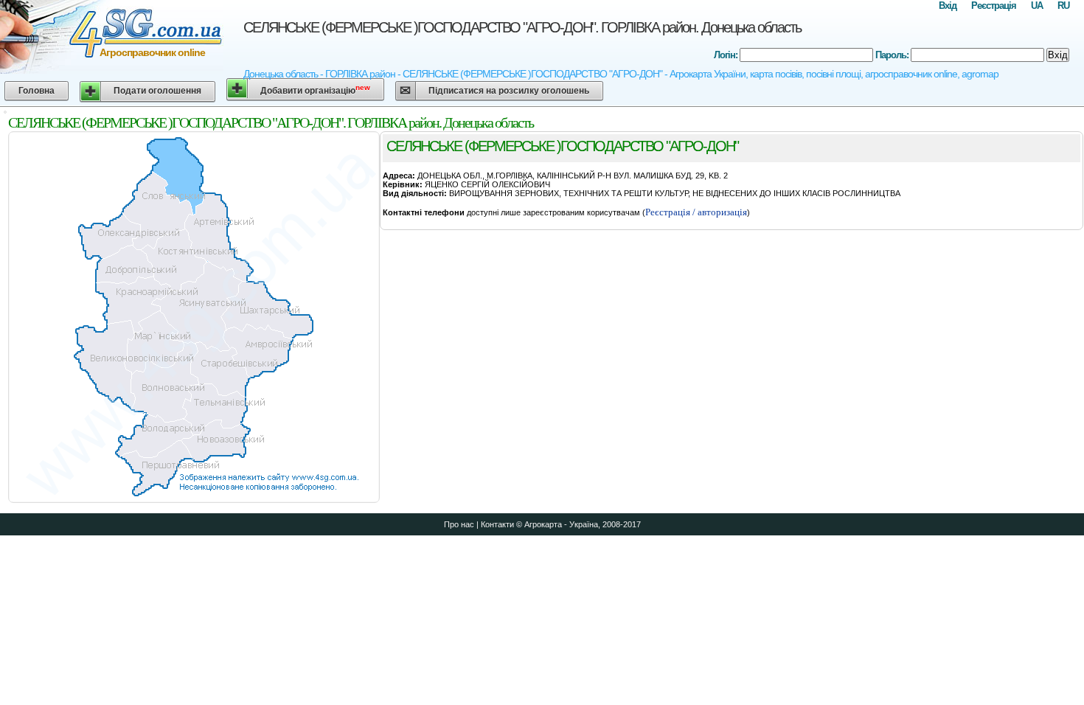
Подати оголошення (157, 91)
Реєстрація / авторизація (696, 212)
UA (1037, 5)
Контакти (497, 524)
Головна (36, 91)
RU (1063, 5)
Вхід (947, 5)
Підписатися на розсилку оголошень (508, 91)
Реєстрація (993, 5)
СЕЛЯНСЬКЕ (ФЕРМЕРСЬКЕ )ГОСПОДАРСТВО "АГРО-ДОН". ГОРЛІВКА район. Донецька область (522, 27)
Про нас (459, 524)
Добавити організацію (315, 89)
